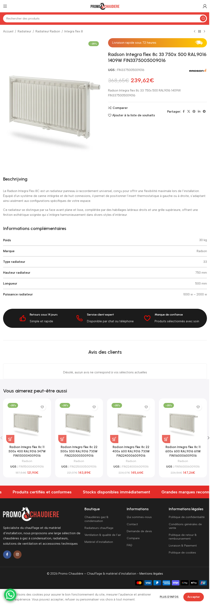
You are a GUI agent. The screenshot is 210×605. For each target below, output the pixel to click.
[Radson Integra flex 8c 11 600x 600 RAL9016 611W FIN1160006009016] (183, 422)
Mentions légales (151, 573)
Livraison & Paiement (183, 545)
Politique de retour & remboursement (183, 536)
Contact (132, 524)
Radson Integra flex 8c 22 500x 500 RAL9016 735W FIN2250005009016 (79, 451)
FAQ (129, 545)
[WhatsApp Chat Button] (10, 595)
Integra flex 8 (73, 31)
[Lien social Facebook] (183, 111)
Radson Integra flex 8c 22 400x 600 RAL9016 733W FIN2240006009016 (131, 451)
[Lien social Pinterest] (194, 111)
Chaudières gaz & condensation (96, 519)
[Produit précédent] (194, 31)
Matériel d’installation (98, 542)
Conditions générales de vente (185, 526)
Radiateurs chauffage (98, 528)
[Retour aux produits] (199, 31)
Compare (133, 538)
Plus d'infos (169, 596)
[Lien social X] (188, 111)
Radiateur (24, 31)
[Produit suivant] (204, 31)
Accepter (193, 596)
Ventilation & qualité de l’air (102, 535)
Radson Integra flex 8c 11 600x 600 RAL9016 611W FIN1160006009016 (183, 451)
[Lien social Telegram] (204, 111)
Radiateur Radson (47, 31)
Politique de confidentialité (187, 517)
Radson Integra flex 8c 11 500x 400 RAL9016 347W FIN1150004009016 (27, 451)
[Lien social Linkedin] (199, 111)
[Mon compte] (205, 6)
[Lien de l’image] (31, 513)
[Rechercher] (203, 18)
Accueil (8, 31)
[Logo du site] (105, 6)
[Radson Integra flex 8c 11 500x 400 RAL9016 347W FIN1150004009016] (27, 422)
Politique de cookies (182, 552)
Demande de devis (139, 531)
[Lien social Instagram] (17, 554)
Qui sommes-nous (139, 517)
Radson (27, 461)
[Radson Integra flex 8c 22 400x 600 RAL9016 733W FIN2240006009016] (131, 422)
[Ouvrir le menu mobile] (5, 6)
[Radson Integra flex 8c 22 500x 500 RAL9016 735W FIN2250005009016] (79, 422)
